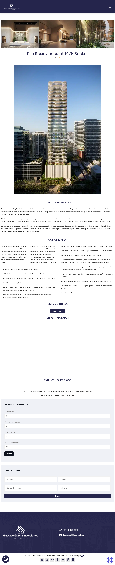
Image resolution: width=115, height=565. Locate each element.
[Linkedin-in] (63, 560)
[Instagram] (47, 560)
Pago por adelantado (12, 422)
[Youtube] (52, 560)
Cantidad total (9, 412)
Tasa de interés (10, 432)
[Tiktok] (57, 560)
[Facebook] (42, 560)
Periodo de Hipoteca (12, 442)
